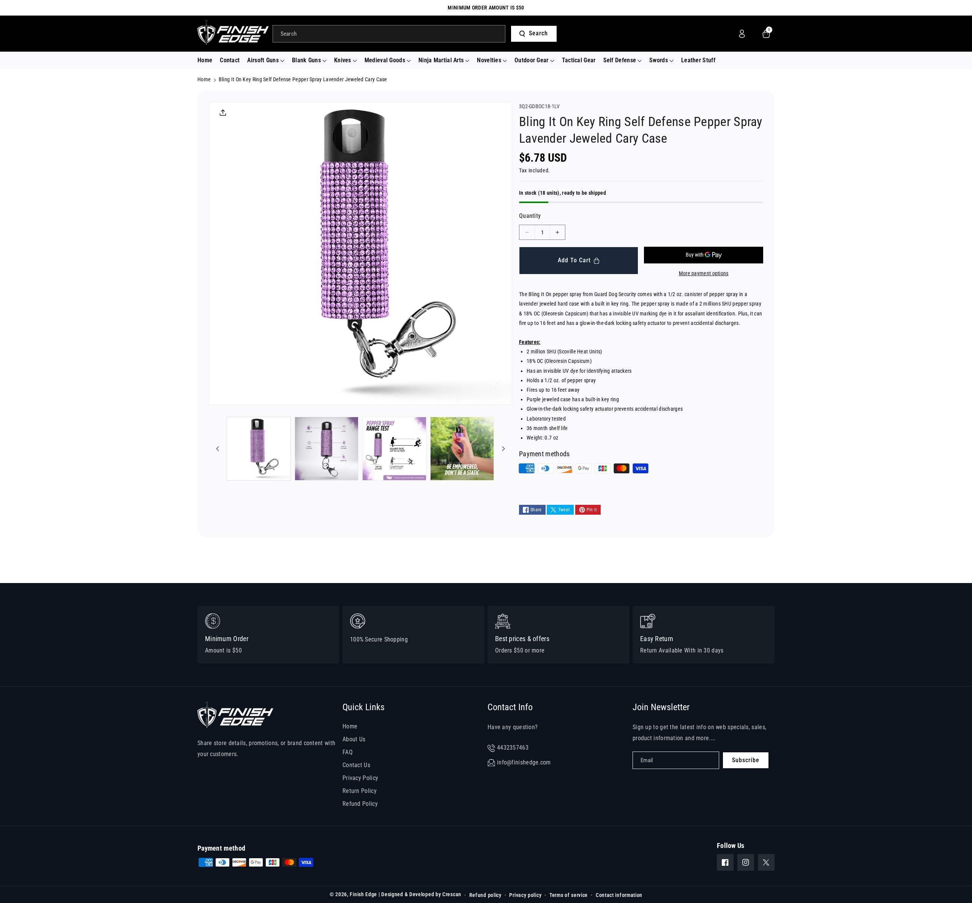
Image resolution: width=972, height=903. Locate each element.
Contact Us (356, 765)
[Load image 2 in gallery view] (327, 449)
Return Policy (359, 790)
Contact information (619, 895)
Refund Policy (360, 803)
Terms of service (568, 895)
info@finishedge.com (524, 762)
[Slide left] (217, 448)
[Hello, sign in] (742, 33)
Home (204, 79)
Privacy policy (525, 895)
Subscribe (745, 760)
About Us (353, 739)
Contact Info (510, 707)
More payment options (704, 273)
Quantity (530, 215)
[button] (265, 61)
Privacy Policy (360, 778)
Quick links (363, 707)
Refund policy (485, 895)
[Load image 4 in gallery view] (462, 449)
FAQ (347, 752)
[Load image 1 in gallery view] (259, 449)
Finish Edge (363, 894)
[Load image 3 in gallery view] (394, 449)
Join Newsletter (661, 707)
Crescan (451, 894)
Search (538, 33)
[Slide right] (503, 448)
